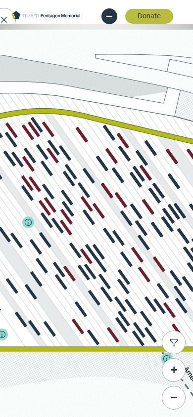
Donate (149, 16)
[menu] (109, 16)
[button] (48, 129)
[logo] (46, 16)
